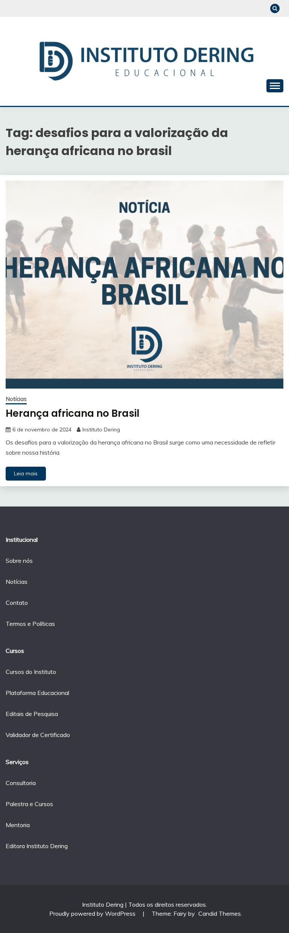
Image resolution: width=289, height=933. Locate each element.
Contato (17, 602)
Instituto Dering (101, 429)
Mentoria (18, 825)
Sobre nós (19, 560)
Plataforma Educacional (37, 692)
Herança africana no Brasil (73, 413)
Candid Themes (219, 913)
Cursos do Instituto (31, 671)
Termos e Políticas (30, 623)
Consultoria (21, 783)
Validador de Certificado (38, 735)
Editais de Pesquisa (32, 713)
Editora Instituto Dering (37, 846)
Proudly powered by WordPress (93, 913)
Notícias (16, 398)
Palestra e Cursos (29, 804)
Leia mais (26, 473)
